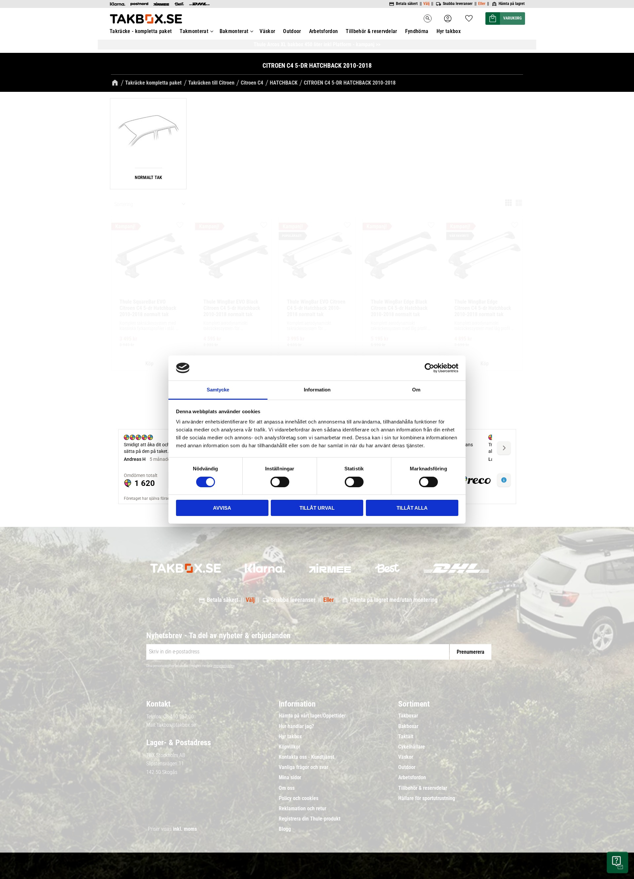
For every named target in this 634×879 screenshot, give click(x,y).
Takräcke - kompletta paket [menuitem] (141, 31)
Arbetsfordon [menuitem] (323, 31)
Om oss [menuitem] (287, 788)
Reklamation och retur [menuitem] (302, 809)
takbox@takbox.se (176, 725)
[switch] (279, 482)
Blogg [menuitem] (285, 829)
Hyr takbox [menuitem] (449, 31)
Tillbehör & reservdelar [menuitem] (371, 31)
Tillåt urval (317, 508)
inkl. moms (185, 829)
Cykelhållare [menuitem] (411, 747)
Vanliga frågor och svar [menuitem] (303, 767)
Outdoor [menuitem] (292, 31)
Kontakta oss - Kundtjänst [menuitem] (306, 757)
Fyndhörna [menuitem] (417, 31)
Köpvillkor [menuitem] (289, 747)
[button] (469, 16)
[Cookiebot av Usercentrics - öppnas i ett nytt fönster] (429, 368)
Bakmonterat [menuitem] (234, 31)
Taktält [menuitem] (405, 737)
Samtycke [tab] (218, 389)
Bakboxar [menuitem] (408, 726)
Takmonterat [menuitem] (194, 31)
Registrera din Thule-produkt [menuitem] (309, 819)
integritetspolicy (223, 666)
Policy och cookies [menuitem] (298, 798)
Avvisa (222, 508)
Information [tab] (317, 389)
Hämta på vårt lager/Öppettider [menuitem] (312, 716)
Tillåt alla (412, 508)
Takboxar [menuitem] (408, 716)
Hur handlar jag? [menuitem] (296, 726)
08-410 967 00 (178, 717)
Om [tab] (416, 389)
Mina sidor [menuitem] (290, 778)
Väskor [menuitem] (267, 31)
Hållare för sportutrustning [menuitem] (426, 798)
